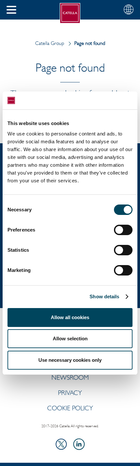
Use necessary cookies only (70, 360)
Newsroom (70, 377)
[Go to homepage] (70, 13)
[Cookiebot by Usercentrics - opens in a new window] (104, 100)
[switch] (123, 230)
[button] (11, 10)
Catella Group (49, 43)
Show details (104, 296)
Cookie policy (70, 408)
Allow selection (70, 338)
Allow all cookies (70, 317)
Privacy (70, 393)
